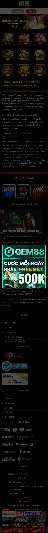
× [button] (43, 248)
